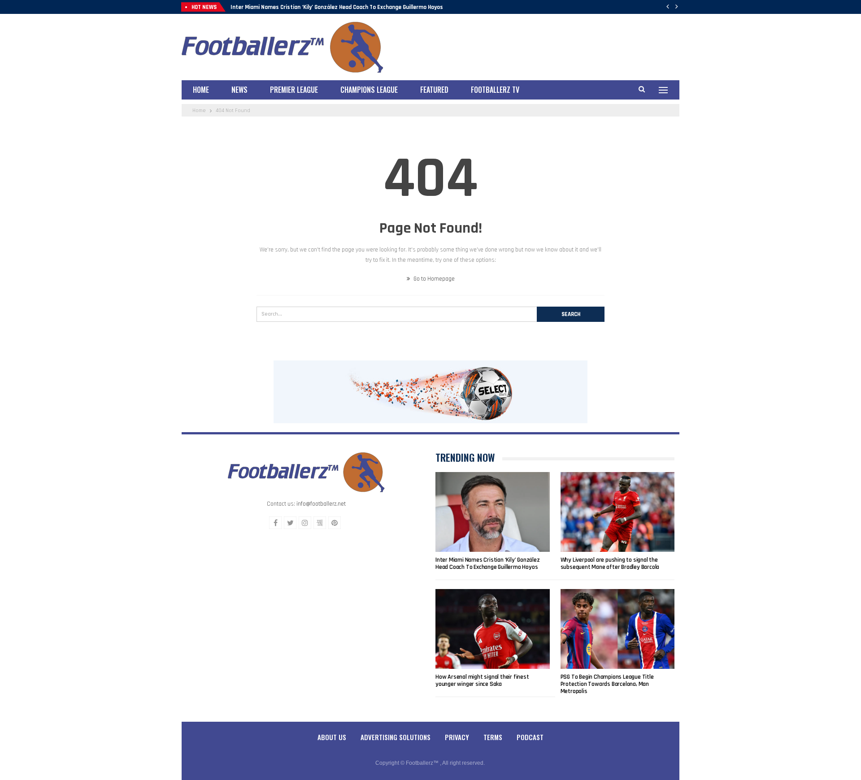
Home (201, 89)
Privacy (457, 737)
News (239, 89)
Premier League (294, 89)
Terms (492, 737)
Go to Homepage (433, 278)
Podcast (530, 737)
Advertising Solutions (395, 737)
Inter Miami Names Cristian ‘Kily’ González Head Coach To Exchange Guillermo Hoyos (336, 7)
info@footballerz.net (321, 503)
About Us (331, 737)
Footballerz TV (495, 89)
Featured (434, 89)
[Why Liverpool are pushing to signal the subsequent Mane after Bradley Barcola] (618, 512)
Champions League (369, 89)
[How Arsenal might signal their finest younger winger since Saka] (492, 629)
